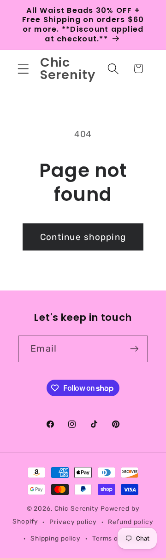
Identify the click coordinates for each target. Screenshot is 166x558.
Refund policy (130, 521)
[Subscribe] (134, 349)
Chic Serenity (76, 508)
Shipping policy (55, 538)
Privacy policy (72, 521)
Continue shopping (83, 237)
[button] (23, 68)
